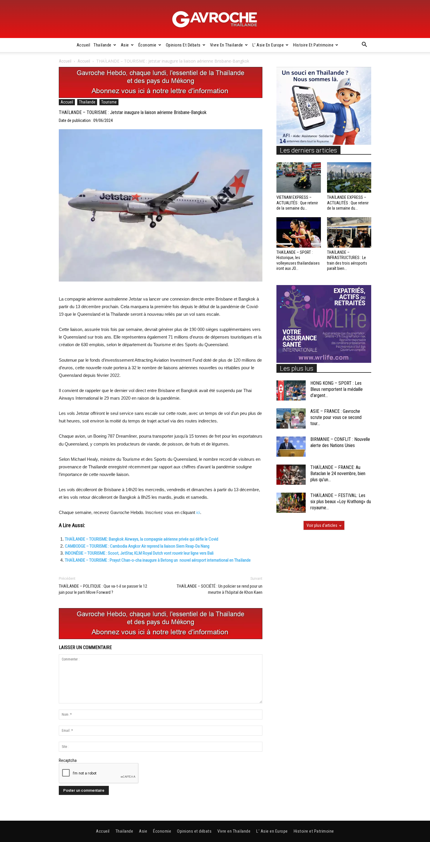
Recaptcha (68, 760)
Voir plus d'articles (322, 525)
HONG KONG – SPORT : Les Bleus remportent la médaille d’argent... (336, 389)
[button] (364, 45)
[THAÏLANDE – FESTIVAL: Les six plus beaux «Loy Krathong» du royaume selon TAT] (291, 503)
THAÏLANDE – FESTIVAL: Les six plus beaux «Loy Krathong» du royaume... (340, 501)
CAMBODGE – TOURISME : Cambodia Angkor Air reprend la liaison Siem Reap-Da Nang (137, 546)
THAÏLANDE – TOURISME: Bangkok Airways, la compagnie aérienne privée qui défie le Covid (141, 539)
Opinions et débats (183, 45)
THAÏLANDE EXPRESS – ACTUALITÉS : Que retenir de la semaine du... (348, 202)
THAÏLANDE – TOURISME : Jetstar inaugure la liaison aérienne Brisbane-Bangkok (133, 112)
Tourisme (109, 102)
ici (198, 512)
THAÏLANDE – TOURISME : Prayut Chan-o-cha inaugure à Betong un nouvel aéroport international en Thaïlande (158, 560)
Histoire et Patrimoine (313, 45)
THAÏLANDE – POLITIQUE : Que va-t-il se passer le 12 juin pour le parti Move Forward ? (103, 589)
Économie (147, 45)
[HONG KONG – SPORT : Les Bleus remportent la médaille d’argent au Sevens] (291, 390)
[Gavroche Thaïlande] (215, 19)
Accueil (83, 45)
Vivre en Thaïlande (226, 45)
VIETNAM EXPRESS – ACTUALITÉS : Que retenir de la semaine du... (297, 202)
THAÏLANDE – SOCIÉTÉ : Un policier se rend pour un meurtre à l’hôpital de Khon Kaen (219, 589)
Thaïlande (102, 45)
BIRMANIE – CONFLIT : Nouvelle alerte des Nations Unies (340, 442)
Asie (125, 45)
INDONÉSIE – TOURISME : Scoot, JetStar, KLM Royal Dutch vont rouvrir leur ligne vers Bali (139, 553)
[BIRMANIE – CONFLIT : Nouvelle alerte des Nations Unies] (291, 446)
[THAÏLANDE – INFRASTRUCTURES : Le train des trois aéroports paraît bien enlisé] (349, 232)
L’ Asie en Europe (268, 45)
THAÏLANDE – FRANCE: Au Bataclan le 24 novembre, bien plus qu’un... (337, 473)
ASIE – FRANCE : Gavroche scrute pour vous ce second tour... (336, 417)
